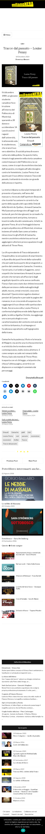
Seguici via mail (17, 814)
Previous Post (12, 461)
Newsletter (29, 814)
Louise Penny (8, 436)
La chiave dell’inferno (9, 677)
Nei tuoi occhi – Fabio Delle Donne (28, 564)
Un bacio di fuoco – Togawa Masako (28, 610)
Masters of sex (18, 801)
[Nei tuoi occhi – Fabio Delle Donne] (8, 568)
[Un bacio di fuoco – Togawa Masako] (8, 614)
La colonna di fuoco (20, 763)
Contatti (6, 814)
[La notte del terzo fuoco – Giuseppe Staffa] (8, 590)
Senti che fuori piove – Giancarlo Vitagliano (17, 685)
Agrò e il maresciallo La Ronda (12, 703)
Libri (22, 44)
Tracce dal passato (10, 444)
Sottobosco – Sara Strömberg (15, 538)
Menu (7, 35)
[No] (42, 825)
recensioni (7, 440)
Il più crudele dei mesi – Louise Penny (10, 420)
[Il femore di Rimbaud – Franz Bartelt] (8, 579)
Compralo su (26, 144)
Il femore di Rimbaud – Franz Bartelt (28, 576)
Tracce (24, 440)
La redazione (17, 811)
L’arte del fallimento (20, 745)
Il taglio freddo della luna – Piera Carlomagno (17, 711)
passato (25, 436)
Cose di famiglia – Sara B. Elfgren (27, 599)
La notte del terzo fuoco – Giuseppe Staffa (28, 588)
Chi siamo (6, 811)
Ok (23, 830)
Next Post (33, 461)
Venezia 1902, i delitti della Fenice (25, 772)
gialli (23, 432)
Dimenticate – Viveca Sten (11, 668)
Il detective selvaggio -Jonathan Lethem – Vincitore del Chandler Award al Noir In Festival (25, 791)
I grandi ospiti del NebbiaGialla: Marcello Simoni (25, 755)
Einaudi (5, 432)
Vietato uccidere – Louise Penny (9, 412)
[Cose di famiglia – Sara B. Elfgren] (8, 602)
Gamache (14, 432)
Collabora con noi (30, 811)
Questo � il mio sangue (12, 545)
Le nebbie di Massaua (11, 503)
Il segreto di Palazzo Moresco (12, 694)
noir (17, 436)
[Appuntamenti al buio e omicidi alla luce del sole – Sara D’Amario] (8, 556)
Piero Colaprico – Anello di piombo (26, 736)
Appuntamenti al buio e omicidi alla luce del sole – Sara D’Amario (28, 554)
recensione (35, 436)
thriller (16, 440)
